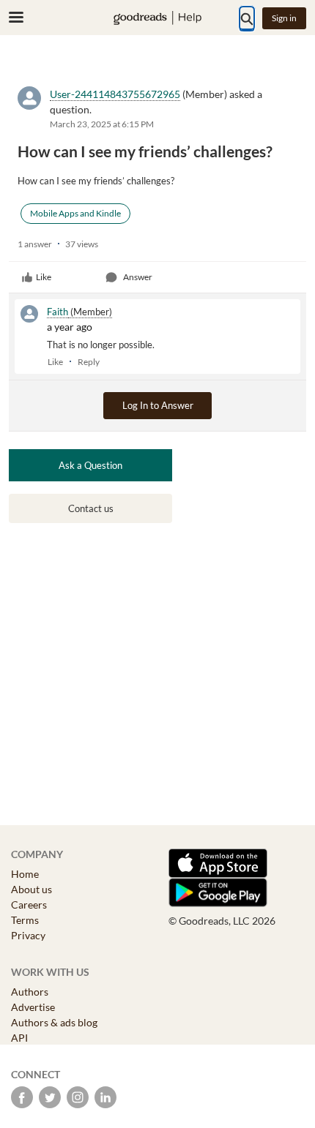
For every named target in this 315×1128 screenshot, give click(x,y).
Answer (137, 276)
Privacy (28, 935)
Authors (29, 991)
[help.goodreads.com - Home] (157, 18)
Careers (29, 904)
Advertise (33, 1007)
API (19, 1037)
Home (25, 874)
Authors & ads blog (54, 1022)
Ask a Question (90, 465)
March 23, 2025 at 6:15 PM (102, 124)
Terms (25, 920)
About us (31, 889)
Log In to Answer (157, 405)
